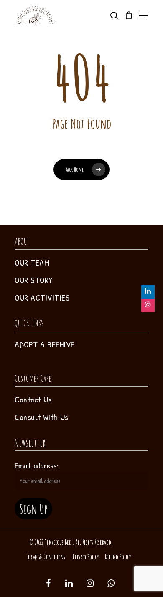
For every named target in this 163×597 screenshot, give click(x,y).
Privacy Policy (86, 557)
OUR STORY (34, 280)
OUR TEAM (32, 262)
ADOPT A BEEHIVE (45, 344)
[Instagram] (148, 305)
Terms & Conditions (45, 557)
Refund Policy (118, 557)
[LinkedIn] (148, 291)
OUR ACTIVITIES (42, 297)
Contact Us (33, 399)
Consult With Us (42, 416)
